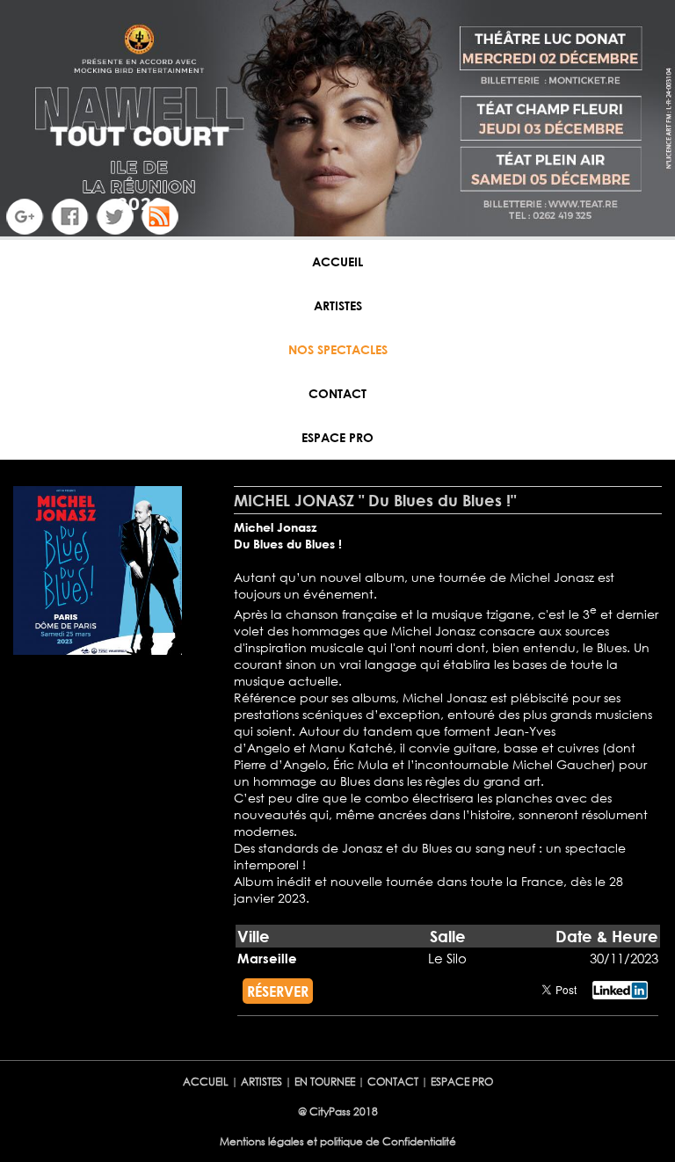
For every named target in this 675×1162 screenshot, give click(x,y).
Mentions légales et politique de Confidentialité (338, 1141)
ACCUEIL (337, 261)
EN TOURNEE (324, 1081)
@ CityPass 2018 (338, 1111)
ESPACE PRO (337, 437)
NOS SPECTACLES (338, 349)
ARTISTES (338, 305)
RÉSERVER (277, 991)
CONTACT (337, 393)
